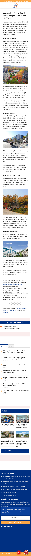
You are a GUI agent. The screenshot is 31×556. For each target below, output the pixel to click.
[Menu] (2, 5)
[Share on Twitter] (13, 303)
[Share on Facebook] (10, 303)
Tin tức (14, 310)
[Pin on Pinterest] (19, 303)
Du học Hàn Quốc (7, 310)
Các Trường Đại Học (21, 308)
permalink (5, 312)
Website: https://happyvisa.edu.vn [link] (12, 284)
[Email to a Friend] (16, 303)
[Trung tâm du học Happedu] (16, 5)
